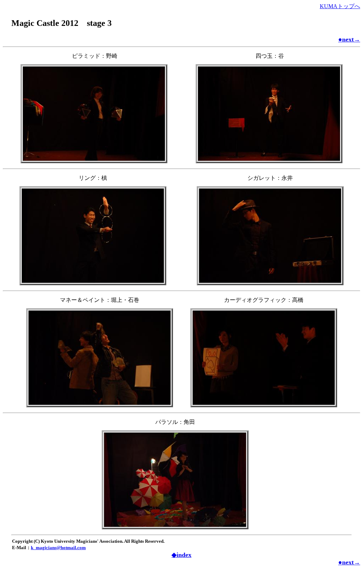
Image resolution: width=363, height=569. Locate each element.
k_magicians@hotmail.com (58, 547)
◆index (181, 554)
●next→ (349, 39)
